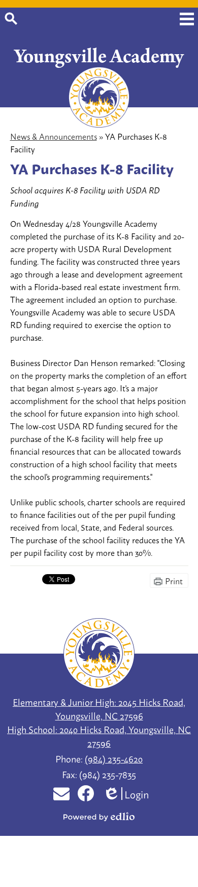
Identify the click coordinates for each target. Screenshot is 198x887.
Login (126, 793)
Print (174, 580)
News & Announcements (53, 136)
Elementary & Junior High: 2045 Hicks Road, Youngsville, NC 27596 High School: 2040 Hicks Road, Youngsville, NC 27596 (99, 722)
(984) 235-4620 (114, 758)
